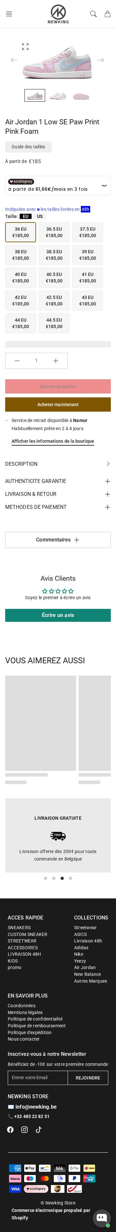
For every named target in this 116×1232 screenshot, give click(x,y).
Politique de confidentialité (35, 1018)
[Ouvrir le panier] (108, 14)
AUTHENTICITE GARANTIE (35, 481)
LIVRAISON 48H (24, 954)
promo (14, 967)
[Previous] (14, 60)
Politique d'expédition (30, 1032)
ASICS (80, 934)
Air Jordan (85, 967)
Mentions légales (25, 1012)
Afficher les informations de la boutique (53, 441)
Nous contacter (24, 1039)
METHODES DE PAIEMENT (36, 507)
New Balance (87, 974)
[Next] (100, 60)
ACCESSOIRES (23, 947)
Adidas (81, 947)
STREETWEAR (22, 940)
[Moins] (17, 361)
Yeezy (80, 961)
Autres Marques (90, 981)
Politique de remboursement (37, 1025)
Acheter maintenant (58, 404)
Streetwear (85, 927)
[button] (11, 14)
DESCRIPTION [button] (21, 464)
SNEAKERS (19, 927)
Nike (78, 954)
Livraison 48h (88, 940)
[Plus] (55, 361)
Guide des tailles (28, 146)
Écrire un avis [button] (58, 615)
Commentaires (53, 540)
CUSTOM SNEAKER (28, 934)
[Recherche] (93, 14)
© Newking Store (58, 1202)
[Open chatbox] (102, 1218)
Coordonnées (21, 1005)
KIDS (13, 961)
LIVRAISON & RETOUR (30, 494)
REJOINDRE (88, 1077)
